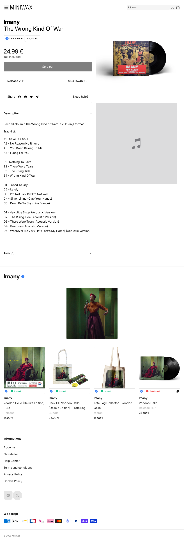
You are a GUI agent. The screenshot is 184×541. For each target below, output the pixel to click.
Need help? (80, 96)
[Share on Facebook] (19, 96)
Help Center (12, 461)
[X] (17, 495)
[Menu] (6, 7)
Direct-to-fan (16, 38)
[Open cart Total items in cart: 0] (177, 7)
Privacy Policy (13, 474)
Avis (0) (9, 253)
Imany (12, 21)
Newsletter (11, 454)
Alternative (32, 38)
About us (9, 447)
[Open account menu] (172, 7)
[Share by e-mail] (37, 96)
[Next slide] (175, 365)
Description (12, 113)
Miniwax (16, 535)
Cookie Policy (13, 481)
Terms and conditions (18, 467)
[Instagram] (8, 495)
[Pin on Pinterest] (25, 96)
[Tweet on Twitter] (31, 96)
